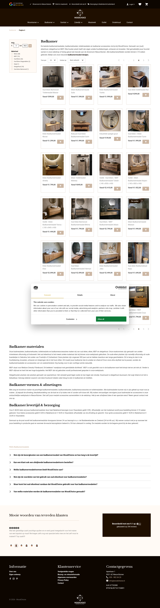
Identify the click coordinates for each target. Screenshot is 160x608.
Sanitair (63, 22)
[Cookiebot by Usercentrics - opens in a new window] (117, 287)
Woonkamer (32, 22)
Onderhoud (116, 22)
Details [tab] (80, 295)
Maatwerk (92, 22)
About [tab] (112, 295)
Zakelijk (77, 22)
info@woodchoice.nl (117, 581)
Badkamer (48, 22)
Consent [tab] (47, 295)
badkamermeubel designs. (78, 55)
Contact (130, 22)
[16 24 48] (52, 60)
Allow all (101, 319)
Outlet (104, 22)
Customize (70, 319)
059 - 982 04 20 (115, 577)
